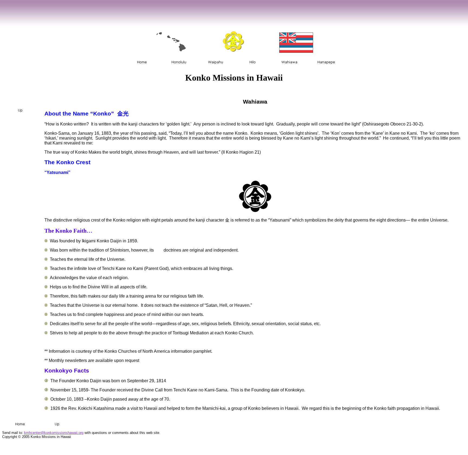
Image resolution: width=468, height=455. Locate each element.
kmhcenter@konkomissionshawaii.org (53, 433)
